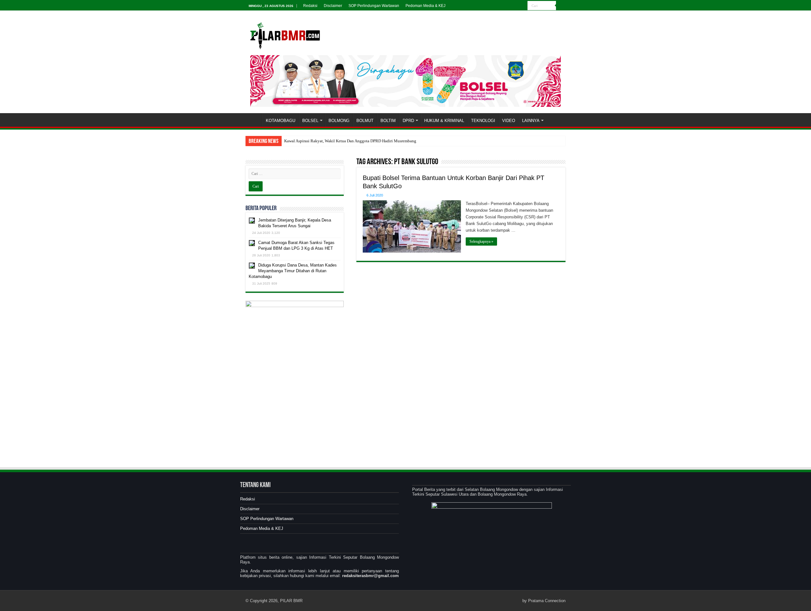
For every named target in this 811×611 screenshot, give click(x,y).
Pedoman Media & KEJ (425, 5)
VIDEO (508, 120)
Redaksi (310, 5)
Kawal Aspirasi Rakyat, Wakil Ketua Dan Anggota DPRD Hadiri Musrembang (350, 140)
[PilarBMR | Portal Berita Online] (285, 34)
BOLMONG (339, 120)
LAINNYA (531, 120)
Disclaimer (333, 5)
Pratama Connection (546, 600)
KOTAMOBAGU (280, 120)
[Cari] (560, 5)
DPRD (408, 120)
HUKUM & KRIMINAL (444, 120)
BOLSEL (310, 120)
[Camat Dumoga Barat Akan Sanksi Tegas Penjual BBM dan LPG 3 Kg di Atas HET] (252, 243)
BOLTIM (388, 120)
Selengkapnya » (481, 241)
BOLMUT (365, 120)
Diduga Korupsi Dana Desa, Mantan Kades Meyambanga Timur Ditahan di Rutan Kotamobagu (293, 271)
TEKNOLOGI (483, 120)
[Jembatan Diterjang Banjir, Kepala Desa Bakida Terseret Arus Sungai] (252, 220)
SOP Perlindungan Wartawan (373, 5)
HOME (254, 119)
